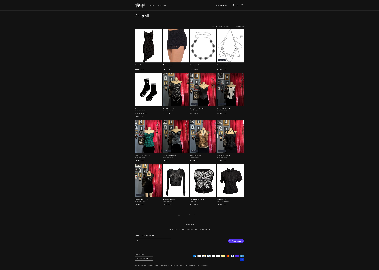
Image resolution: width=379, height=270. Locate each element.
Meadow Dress (139, 65)
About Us (178, 229)
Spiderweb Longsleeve (169, 199)
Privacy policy (163, 265)
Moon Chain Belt (222, 65)
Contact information (194, 265)
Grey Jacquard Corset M (169, 156)
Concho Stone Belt (195, 65)
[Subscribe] (168, 241)
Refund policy (183, 265)
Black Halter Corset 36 (223, 156)
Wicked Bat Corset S (168, 109)
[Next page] (200, 214)
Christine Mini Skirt (168, 65)
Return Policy (199, 229)
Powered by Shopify (153, 265)
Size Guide (190, 229)
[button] (152, 5)
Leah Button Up (221, 199)
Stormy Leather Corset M (197, 109)
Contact (208, 229)
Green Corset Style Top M (142, 156)
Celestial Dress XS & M (141, 199)
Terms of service (173, 265)
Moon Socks (138, 109)
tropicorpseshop (143, 265)
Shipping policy (205, 265)
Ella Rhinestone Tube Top (197, 199)
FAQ (183, 229)
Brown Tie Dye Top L (196, 156)
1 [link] (178, 214)
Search (170, 229)
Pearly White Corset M (223, 109)
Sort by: (214, 26)
